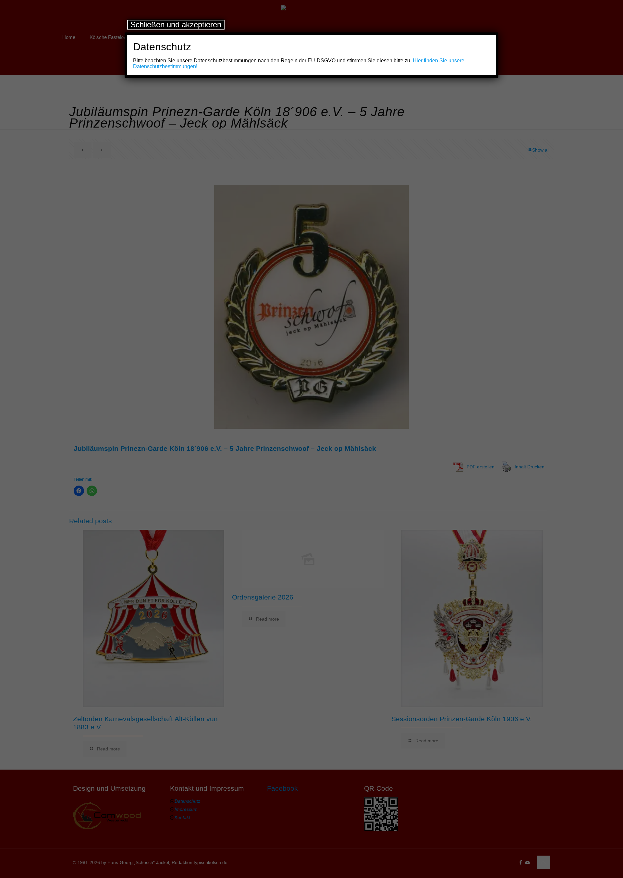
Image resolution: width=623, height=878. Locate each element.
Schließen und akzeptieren (175, 24)
